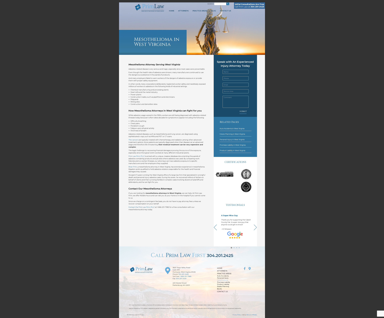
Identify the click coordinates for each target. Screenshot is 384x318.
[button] (231, 247)
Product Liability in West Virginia (232, 151)
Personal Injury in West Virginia (232, 140)
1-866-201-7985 (185, 276)
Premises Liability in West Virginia (233, 145)
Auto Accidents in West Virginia (232, 129)
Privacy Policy (237, 315)
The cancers (133, 140)
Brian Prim (132, 167)
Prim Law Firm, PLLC (136, 156)
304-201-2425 (183, 274)
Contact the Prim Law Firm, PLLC (141, 207)
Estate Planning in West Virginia (232, 134)
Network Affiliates (251, 315)
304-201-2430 (181, 279)
